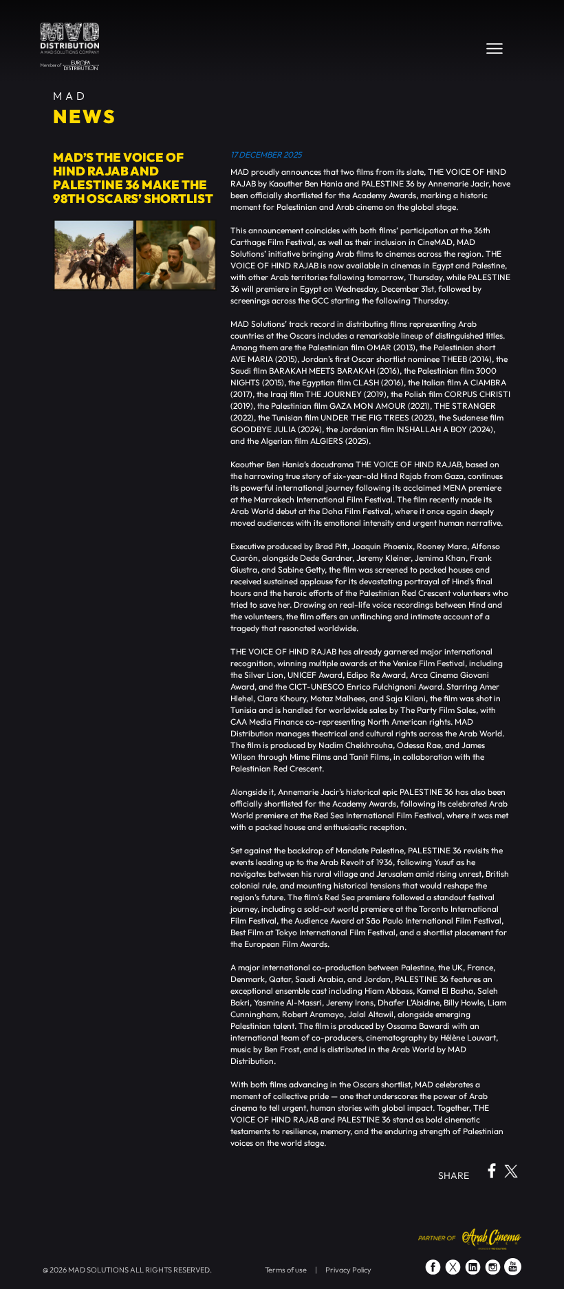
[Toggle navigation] (494, 48)
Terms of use (286, 1270)
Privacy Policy (348, 1270)
